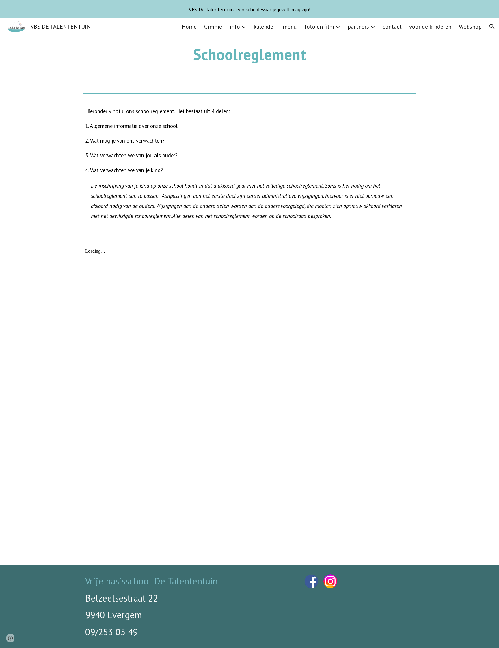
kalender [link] (264, 26)
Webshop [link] (470, 26)
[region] (249, 9)
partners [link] (358, 26)
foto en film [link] (319, 26)
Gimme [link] (213, 26)
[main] (249, 55)
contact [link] (392, 26)
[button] (492, 26)
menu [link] (290, 26)
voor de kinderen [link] (430, 26)
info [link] (235, 26)
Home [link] (189, 26)
